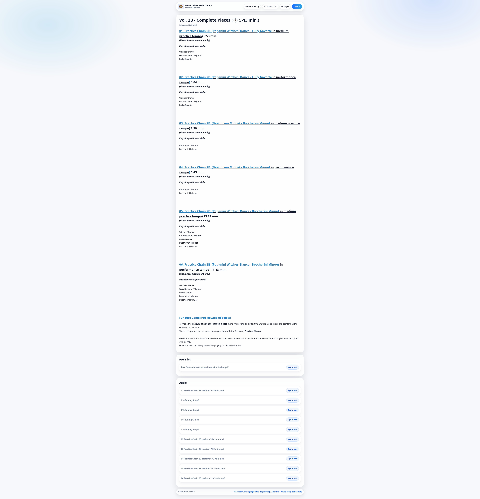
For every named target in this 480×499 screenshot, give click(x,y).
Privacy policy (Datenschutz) (291, 492)
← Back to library (252, 6)
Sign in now (292, 367)
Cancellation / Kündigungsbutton (246, 492)
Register (297, 6)
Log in (286, 6)
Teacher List (271, 6)
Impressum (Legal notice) (269, 492)
